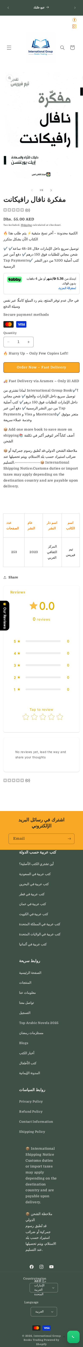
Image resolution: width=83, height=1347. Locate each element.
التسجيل (24, 1013)
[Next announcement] (75, 7)
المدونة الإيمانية (29, 1073)
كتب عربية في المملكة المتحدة (39, 924)
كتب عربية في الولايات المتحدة (39, 934)
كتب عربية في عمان (32, 904)
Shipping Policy (32, 1132)
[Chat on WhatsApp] (73, 1337)
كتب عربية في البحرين (34, 884)
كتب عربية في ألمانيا (33, 944)
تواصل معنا (26, 1003)
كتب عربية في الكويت (33, 914)
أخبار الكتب (26, 1053)
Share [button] (13, 577)
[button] (9, 47)
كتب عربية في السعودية (35, 874)
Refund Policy (31, 1112)
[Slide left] (32, 190)
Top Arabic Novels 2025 (39, 1023)
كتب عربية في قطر (31, 894)
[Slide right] (51, 190)
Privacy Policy (31, 1101)
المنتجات (25, 983)
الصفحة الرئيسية (30, 973)
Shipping (26, 225)
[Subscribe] (69, 839)
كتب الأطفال (27, 1063)
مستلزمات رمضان (31, 1033)
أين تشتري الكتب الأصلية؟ (36, 864)
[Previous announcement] (8, 7)
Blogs (23, 1043)
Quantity (10, 333)
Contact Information (36, 1122)
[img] (13, 210)
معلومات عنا (27, 993)
